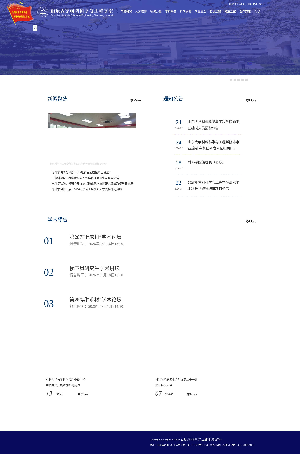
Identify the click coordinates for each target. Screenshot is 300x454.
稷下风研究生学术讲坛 (95, 268)
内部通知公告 (255, 4)
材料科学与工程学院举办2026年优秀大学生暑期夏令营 (78, 164)
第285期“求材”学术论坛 (95, 300)
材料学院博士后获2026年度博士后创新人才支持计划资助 (87, 189)
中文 (231, 4)
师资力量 (156, 11)
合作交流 (245, 11)
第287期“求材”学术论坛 (95, 237)
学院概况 (126, 11)
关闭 (35, 28)
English (241, 4)
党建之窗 (215, 11)
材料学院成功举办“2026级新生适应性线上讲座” (81, 172)
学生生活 (200, 11)
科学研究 (185, 11)
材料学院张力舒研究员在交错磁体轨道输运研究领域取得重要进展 (92, 183)
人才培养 (141, 11)
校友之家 (230, 11)
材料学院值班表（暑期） (207, 162)
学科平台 (170, 11)
